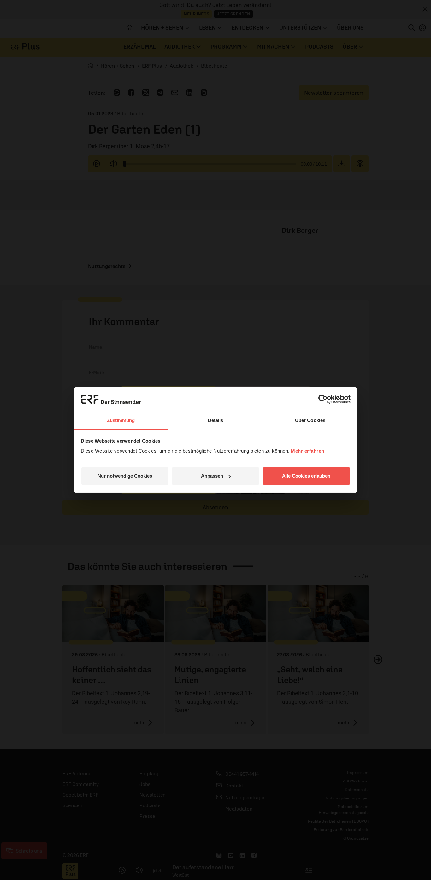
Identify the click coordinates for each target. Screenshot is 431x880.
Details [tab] (215, 420)
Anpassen (212, 476)
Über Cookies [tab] (310, 420)
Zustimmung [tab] (121, 420)
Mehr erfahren (307, 451)
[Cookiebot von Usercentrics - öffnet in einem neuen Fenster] (323, 399)
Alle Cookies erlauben (306, 476)
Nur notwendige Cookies (124, 476)
